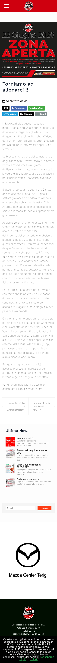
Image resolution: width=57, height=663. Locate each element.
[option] (28, 560)
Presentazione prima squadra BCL (32, 451)
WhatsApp (37, 108)
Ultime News (17, 430)
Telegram (11, 114)
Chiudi (34, 659)
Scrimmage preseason (28, 479)
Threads (28, 114)
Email (43, 114)
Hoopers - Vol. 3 (25, 438)
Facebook (20, 108)
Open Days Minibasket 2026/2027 (29, 465)
